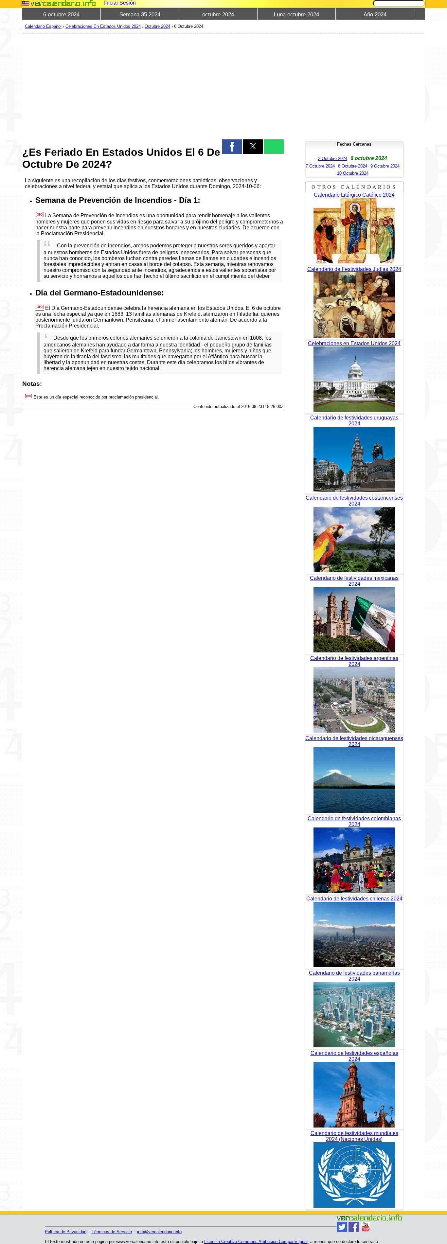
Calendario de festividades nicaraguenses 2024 (354, 741)
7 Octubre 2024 (320, 166)
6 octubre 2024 (61, 14)
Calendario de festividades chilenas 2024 (354, 898)
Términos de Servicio (112, 1231)
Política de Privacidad (65, 1231)
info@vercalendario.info (159, 1231)
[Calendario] (63, 3)
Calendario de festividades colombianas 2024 (354, 821)
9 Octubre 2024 (385, 166)
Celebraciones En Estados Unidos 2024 (103, 26)
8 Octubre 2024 (352, 166)
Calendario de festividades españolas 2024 (354, 1056)
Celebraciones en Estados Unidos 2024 (354, 343)
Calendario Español (43, 26)
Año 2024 (375, 14)
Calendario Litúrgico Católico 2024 (354, 195)
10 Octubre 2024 (352, 173)
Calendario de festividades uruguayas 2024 (354, 420)
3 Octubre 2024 (332, 158)
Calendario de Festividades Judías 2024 (354, 269)
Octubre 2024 (157, 26)
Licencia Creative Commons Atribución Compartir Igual (256, 1241)
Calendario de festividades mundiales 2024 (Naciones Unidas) (354, 1136)
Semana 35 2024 (139, 14)
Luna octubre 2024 (296, 14)
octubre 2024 (218, 14)
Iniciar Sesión (120, 3)
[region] (153, 85)
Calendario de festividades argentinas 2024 (354, 661)
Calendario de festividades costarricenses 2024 (354, 500)
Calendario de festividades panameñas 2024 (354, 976)
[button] (232, 146)
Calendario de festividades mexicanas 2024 (354, 581)
